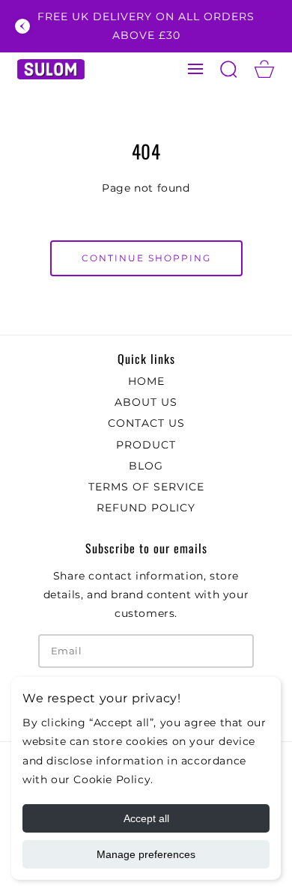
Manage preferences (146, 854)
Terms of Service (146, 486)
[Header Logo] (50, 69)
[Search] (228, 69)
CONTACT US (146, 423)
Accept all (146, 818)
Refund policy (146, 507)
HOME (146, 381)
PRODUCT (146, 444)
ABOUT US (146, 402)
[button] (195, 68)
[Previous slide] (22, 26)
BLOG (146, 465)
